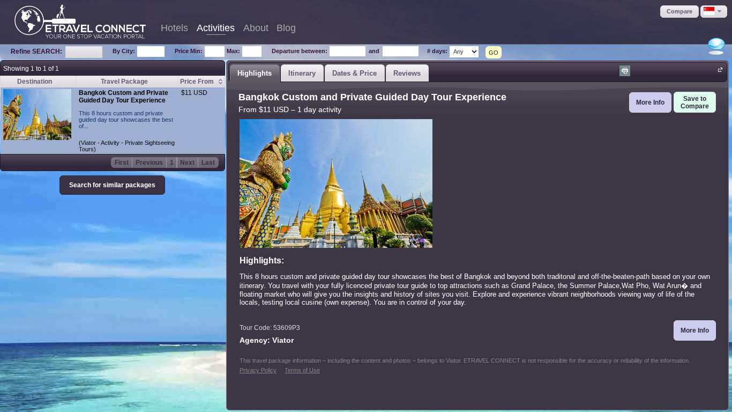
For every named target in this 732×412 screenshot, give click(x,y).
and (374, 51)
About (255, 28)
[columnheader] (201, 81)
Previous (149, 162)
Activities (216, 28)
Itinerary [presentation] (302, 73)
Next (187, 162)
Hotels (174, 28)
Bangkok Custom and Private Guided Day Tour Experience (123, 96)
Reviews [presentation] (407, 73)
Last (208, 162)
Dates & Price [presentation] (354, 73)
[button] (679, 11)
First (122, 162)
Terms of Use (302, 370)
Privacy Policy (258, 370)
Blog (286, 28)
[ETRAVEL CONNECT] (80, 21)
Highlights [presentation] (254, 73)
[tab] (254, 73)
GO (493, 52)
